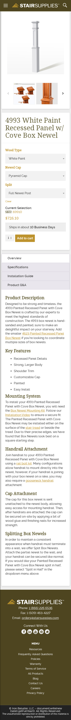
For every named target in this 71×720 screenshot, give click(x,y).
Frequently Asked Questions (35, 654)
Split (8, 185)
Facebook (23, 631)
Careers (35, 688)
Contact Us (36, 683)
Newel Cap (13, 167)
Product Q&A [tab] (17, 285)
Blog (35, 678)
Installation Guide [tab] (20, 276)
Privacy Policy (35, 693)
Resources (35, 649)
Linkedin (29, 631)
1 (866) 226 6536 (40, 608)
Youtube (35, 631)
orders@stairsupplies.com (40, 618)
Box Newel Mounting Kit (28, 410)
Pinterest (41, 631)
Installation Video (17, 415)
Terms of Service (35, 668)
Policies (35, 658)
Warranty (35, 663)
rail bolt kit (24, 463)
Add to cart (25, 238)
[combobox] (35, 159)
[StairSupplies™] (35, 5)
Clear (8, 201)
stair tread (33, 428)
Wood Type (13, 150)
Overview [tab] (14, 258)
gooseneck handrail (40, 480)
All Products (35, 673)
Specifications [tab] (18, 267)
